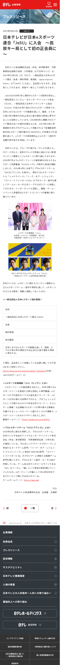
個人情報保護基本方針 (45, 655)
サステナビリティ (12, 567)
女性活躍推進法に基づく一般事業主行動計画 (14, 655)
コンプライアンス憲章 (15, 638)
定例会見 (8, 541)
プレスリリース (15, 523)
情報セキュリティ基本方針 (45, 638)
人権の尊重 (9, 584)
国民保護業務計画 (15, 647)
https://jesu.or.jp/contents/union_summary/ (24, 371)
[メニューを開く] (55, 4)
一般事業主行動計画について (45, 647)
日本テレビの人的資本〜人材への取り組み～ (27, 593)
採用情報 (8, 558)
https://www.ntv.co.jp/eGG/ (36, 419)
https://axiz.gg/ (31, 480)
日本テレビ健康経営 (14, 575)
